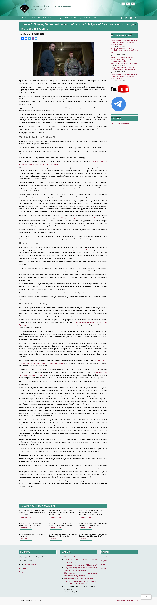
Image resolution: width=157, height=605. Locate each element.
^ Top (146, 597)
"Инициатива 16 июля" (72, 557)
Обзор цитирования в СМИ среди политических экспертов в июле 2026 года (124, 51)
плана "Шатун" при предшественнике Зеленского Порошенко (79, 218)
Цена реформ (84, 18)
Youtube (103, 568)
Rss (101, 572)
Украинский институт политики (50, 6)
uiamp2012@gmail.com (32, 564)
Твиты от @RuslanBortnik (120, 124)
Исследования (61, 18)
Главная (24, 18)
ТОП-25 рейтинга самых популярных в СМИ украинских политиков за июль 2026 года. (124, 42)
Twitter (102, 564)
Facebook (22, 568)
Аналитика (47, 18)
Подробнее (26, 517)
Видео (73, 18)
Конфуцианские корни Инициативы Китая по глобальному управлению (123, 69)
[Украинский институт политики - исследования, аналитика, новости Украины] (24, 7)
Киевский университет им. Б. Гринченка (78, 578)
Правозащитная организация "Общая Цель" (80, 565)
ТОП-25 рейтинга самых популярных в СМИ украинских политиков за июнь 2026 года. (124, 76)
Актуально (35, 18)
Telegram (22, 572)
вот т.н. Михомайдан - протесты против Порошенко (75, 250)
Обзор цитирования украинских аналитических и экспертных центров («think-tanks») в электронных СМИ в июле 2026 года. (124, 60)
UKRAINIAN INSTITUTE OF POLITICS (127, 600)
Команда (98, 18)
